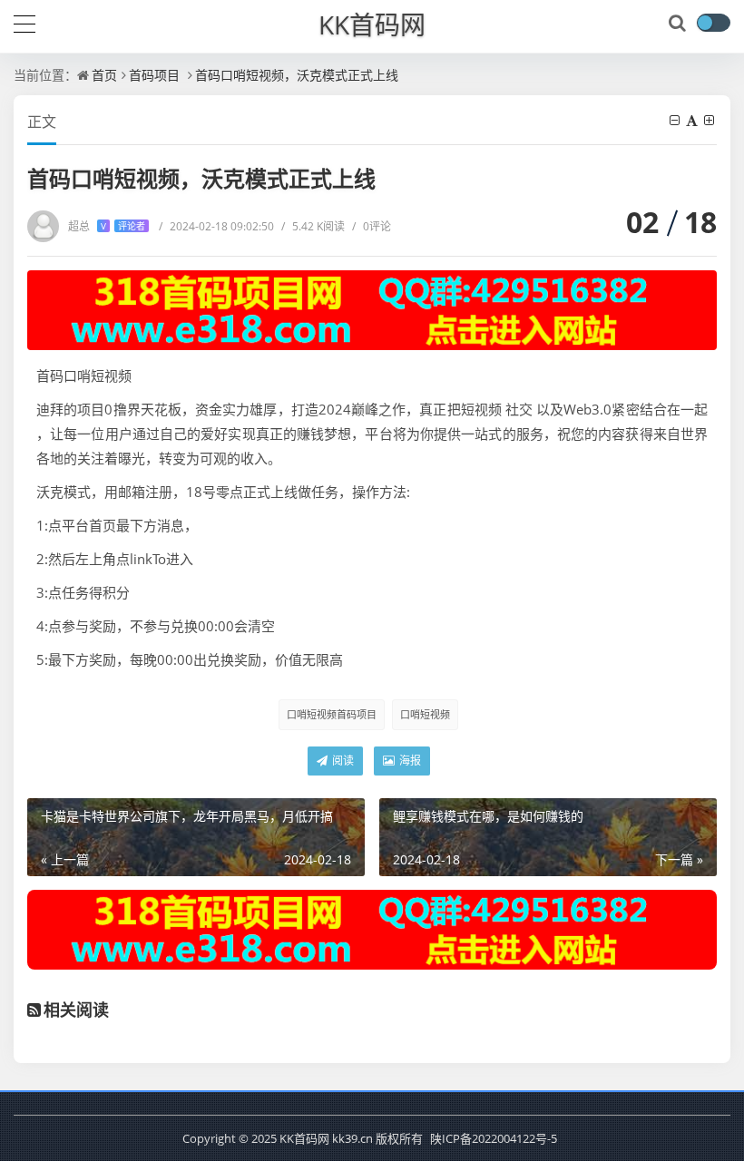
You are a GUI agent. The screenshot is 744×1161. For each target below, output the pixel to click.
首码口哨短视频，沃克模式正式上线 (296, 74)
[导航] (24, 22)
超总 (106, 226)
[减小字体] (676, 120)
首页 (104, 74)
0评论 (371, 226)
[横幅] (372, 310)
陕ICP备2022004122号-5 (493, 1138)
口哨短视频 (425, 714)
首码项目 (154, 74)
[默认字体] (693, 120)
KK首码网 (372, 24)
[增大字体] (710, 120)
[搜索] (678, 23)
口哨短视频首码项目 (332, 714)
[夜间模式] (713, 23)
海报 (408, 760)
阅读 (341, 760)
